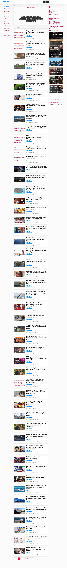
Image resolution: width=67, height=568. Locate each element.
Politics (7, 11)
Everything (7, 6)
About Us (52, 99)
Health (6, 33)
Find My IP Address (53, 15)
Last (32, 558)
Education (7, 28)
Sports (7, 18)
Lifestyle (7, 23)
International (8, 9)
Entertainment (8, 21)
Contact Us (58, 101)
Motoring (7, 35)
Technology (8, 25)
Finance (7, 16)
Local (6, 13)
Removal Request (54, 102)
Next (28, 558)
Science (7, 30)
